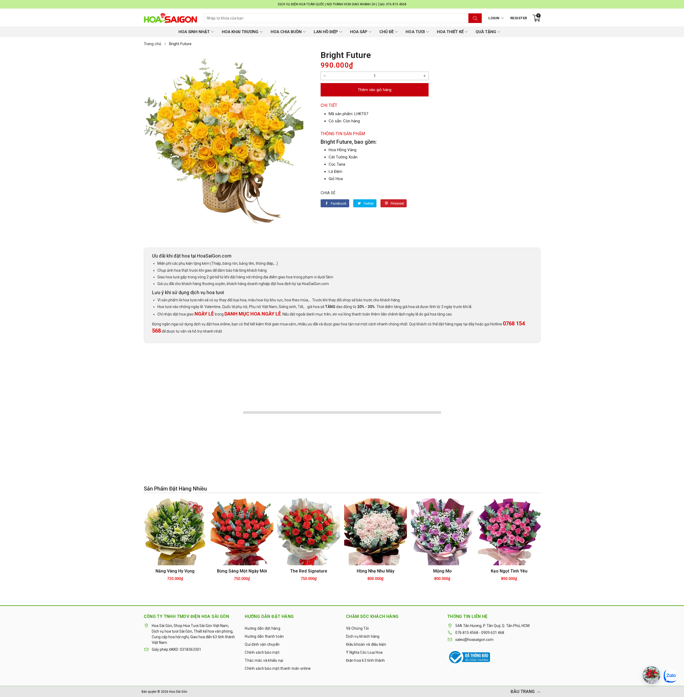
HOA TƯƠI (415, 31)
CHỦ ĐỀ (386, 31)
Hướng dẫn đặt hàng (262, 628)
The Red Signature (308, 571)
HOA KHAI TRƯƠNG (240, 31)
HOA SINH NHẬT (194, 31)
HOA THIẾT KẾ (450, 31)
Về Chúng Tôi (357, 628)
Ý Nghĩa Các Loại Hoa (364, 652)
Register (518, 18)
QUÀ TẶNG (486, 31)
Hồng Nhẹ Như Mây (375, 571)
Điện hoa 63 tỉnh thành (365, 660)
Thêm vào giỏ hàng (374, 89)
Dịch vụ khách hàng (363, 636)
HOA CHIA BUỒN (286, 31)
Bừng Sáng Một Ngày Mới (242, 571)
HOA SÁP (358, 31)
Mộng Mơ (442, 571)
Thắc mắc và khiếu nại (264, 660)
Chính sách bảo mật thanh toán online (278, 668)
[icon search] (475, 18)
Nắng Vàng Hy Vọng (175, 571)
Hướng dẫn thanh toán (264, 636)
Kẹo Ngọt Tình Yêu (509, 571)
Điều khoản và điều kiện (366, 644)
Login (494, 18)
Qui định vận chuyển (262, 644)
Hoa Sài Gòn (178, 692)
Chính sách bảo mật (262, 652)
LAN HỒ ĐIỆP (326, 31)
